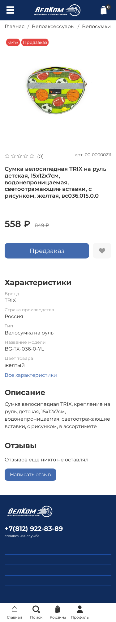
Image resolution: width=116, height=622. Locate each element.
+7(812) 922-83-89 (34, 528)
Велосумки (96, 26)
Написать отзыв (30, 474)
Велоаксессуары (53, 26)
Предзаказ (47, 250)
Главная (15, 26)
